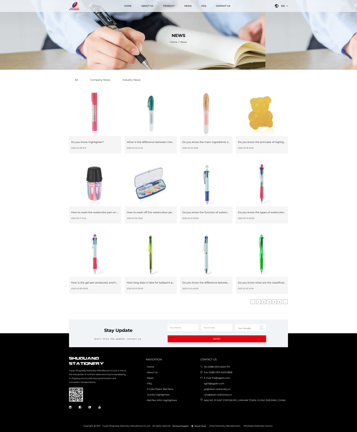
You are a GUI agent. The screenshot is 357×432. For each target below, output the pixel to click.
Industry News (131, 79)
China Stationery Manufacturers (224, 426)
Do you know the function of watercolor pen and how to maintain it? (225, 212)
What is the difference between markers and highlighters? (164, 142)
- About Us (152, 372)
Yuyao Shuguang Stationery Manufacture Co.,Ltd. (126, 426)
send (216, 338)
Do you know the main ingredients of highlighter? (213, 142)
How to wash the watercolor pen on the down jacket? (104, 212)
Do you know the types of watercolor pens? (265, 212)
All (76, 79)
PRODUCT (169, 6)
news (188, 6)
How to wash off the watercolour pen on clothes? (157, 212)
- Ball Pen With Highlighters (161, 400)
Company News (100, 79)
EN (283, 6)
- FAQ (149, 383)
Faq (203, 6)
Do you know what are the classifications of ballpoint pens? (275, 282)
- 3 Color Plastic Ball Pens (159, 389)
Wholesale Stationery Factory (257, 426)
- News (149, 378)
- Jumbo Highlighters (158, 394)
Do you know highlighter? (87, 142)
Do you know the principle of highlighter (263, 142)
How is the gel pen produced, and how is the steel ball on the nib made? (116, 282)
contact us (223, 6)
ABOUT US (147, 6)
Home (128, 6)
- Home (150, 366)
